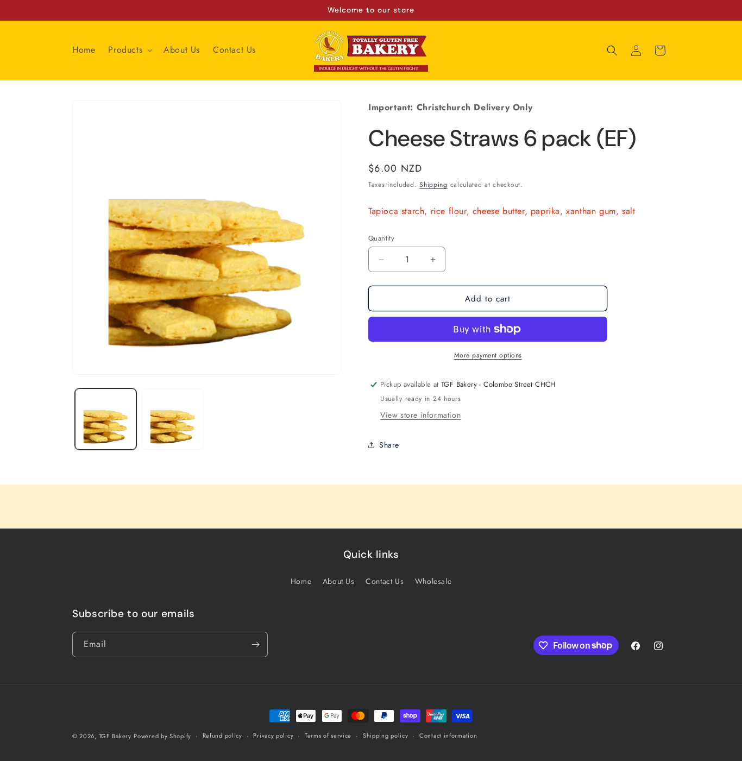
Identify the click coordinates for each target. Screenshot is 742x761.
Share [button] (389, 444)
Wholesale (433, 581)
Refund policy (222, 735)
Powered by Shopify (162, 736)
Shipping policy (385, 735)
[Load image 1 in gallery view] (105, 419)
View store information (420, 415)
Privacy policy (273, 735)
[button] (129, 50)
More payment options (488, 355)
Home (301, 581)
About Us (339, 581)
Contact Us (385, 581)
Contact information (448, 735)
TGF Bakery (115, 736)
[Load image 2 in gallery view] (172, 419)
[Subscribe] (255, 644)
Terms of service (328, 735)
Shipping (433, 185)
